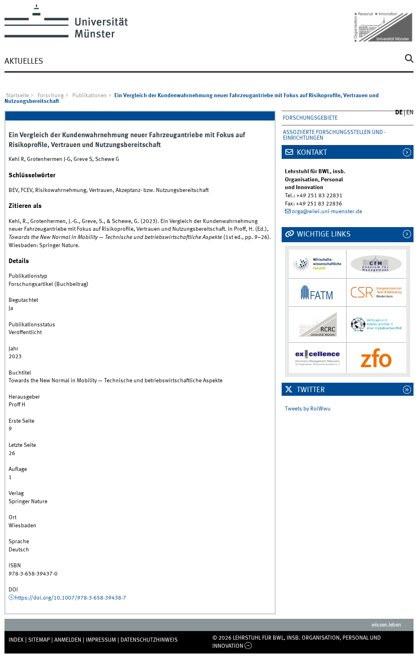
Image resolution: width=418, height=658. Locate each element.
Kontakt (311, 152)
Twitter (310, 390)
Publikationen (89, 95)
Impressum (101, 640)
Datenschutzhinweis (149, 640)
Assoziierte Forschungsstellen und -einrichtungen (334, 135)
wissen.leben (386, 625)
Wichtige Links (323, 234)
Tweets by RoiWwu (308, 409)
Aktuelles (23, 62)
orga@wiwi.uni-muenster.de (327, 211)
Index (16, 640)
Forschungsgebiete (310, 118)
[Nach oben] (248, 646)
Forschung (51, 95)
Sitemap (39, 640)
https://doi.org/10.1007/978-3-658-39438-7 (70, 598)
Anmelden (67, 640)
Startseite (17, 95)
